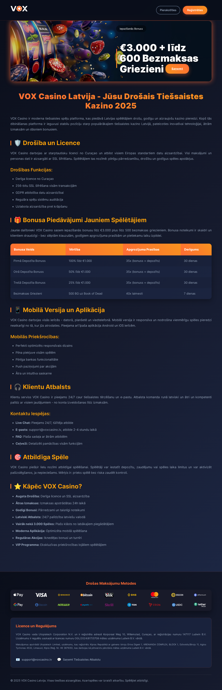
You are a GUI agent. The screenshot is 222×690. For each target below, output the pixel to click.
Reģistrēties (195, 10)
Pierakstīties (168, 10)
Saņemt (177, 68)
